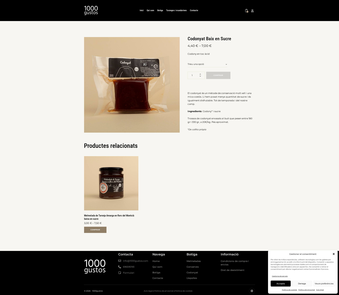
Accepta (280, 283)
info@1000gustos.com (135, 261)
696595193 (128, 266)
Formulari (128, 272)
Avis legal (148, 291)
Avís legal (320, 290)
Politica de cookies (183, 291)
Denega (302, 283)
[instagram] (252, 291)
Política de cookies (289, 290)
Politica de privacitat (163, 291)
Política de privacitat (306, 290)
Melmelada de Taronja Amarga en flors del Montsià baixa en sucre (109, 217)
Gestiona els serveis (280, 276)
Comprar (218, 75)
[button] (333, 254)
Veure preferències (324, 283)
